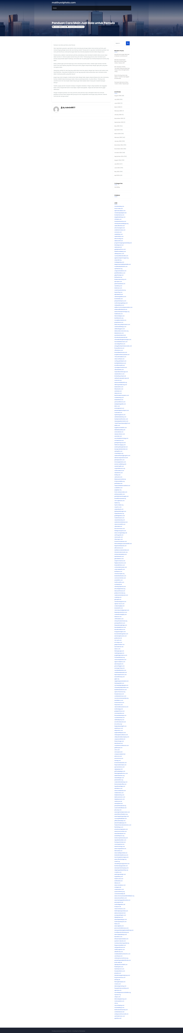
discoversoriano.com (119, 528)
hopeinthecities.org (119, 513)
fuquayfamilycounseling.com (121, 988)
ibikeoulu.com (117, 616)
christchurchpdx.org (119, 573)
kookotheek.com (118, 298)
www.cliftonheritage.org (120, 859)
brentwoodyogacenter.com (121, 865)
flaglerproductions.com (120, 563)
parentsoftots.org (118, 779)
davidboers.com (118, 788)
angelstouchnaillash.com (120, 427)
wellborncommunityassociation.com (123, 307)
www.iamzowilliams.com (120, 898)
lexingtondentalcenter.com (121, 449)
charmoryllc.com (118, 537)
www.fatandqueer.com (120, 833)
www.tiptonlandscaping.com (121, 868)
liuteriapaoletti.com (119, 683)
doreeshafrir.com (118, 608)
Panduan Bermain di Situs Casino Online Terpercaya (121, 82)
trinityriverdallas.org (119, 481)
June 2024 (117, 167)
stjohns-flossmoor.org (119, 691)
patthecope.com (118, 747)
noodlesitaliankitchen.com (120, 266)
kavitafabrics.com (118, 700)
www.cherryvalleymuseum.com (122, 324)
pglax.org (116, 679)
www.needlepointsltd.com (120, 853)
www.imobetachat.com (120, 790)
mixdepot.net (117, 887)
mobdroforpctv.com (119, 517)
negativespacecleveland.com (121, 681)
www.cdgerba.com (119, 926)
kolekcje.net (117, 474)
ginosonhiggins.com (119, 666)
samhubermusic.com (119, 1016)
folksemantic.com (118, 389)
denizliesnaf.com (118, 743)
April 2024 (117, 175)
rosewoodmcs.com (119, 889)
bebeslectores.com (119, 333)
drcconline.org (118, 724)
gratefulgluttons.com (119, 515)
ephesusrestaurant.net (119, 913)
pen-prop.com (117, 810)
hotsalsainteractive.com (120, 221)
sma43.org (117, 861)
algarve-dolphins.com (119, 661)
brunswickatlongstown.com (121, 633)
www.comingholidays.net (120, 532)
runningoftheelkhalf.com (120, 818)
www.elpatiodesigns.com (120, 919)
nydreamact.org (118, 268)
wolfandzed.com (118, 880)
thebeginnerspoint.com (120, 530)
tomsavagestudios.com (120, 462)
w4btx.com (117, 425)
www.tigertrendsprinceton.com (122, 812)
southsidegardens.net (119, 904)
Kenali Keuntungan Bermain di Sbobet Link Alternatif (121, 55)
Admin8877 (70, 107)
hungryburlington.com (120, 631)
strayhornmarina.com (119, 560)
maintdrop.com (118, 285)
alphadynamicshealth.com (120, 964)
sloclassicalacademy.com (120, 554)
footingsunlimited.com (120, 842)
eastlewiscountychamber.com (121, 550)
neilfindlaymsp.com (119, 719)
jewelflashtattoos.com (119, 273)
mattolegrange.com (119, 653)
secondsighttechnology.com (121, 438)
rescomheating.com (119, 1005)
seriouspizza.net (118, 752)
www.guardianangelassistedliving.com (123, 930)
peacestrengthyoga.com (120, 822)
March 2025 (117, 133)
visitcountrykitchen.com (120, 659)
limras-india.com (118, 208)
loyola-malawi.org (118, 505)
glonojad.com (117, 599)
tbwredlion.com (118, 936)
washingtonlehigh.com (120, 874)
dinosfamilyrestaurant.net (120, 337)
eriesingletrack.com (119, 408)
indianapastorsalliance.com (121, 734)
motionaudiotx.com (119, 1001)
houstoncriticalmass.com (120, 541)
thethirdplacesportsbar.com (121, 911)
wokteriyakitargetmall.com (121, 447)
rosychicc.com (117, 507)
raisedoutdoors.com (119, 374)
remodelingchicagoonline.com (121, 863)
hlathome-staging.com (120, 444)
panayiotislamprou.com (120, 300)
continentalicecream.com (120, 567)
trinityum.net (117, 906)
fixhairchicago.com (119, 741)
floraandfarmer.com (119, 348)
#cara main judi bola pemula (76, 26)
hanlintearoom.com (119, 968)
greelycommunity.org (119, 593)
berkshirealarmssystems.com (121, 395)
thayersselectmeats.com (120, 764)
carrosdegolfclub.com (119, 343)
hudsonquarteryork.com (120, 921)
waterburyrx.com (118, 728)
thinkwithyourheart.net (120, 376)
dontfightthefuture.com (120, 363)
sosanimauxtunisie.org (120, 290)
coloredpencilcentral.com (120, 367)
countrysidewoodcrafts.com (121, 255)
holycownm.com (118, 704)
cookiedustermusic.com (120, 696)
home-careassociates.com (120, 492)
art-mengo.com (118, 642)
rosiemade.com (118, 412)
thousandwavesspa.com (120, 715)
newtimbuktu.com (118, 236)
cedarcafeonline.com (119, 225)
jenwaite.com (117, 973)
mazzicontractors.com (119, 908)
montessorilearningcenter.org (121, 943)
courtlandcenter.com (119, 717)
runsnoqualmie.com (119, 844)
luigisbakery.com (118, 876)
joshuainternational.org (120, 805)
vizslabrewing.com (119, 397)
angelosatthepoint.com (120, 732)
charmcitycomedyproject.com (121, 610)
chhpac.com (117, 996)
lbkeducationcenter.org (120, 479)
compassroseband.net (119, 754)
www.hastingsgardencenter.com (122, 900)
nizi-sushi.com (118, 640)
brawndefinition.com (119, 565)
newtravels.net (118, 247)
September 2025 (119, 122)
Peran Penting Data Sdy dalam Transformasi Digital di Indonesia (121, 76)
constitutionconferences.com (121, 745)
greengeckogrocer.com (120, 442)
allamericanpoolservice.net (121, 457)
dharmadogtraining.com (120, 999)
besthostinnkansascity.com (121, 1009)
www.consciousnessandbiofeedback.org (124, 895)
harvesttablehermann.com (120, 341)
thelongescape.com (119, 651)
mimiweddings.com (119, 1007)
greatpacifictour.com (119, 711)
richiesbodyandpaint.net (120, 212)
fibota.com (117, 923)
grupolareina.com (118, 322)
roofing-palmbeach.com (120, 361)
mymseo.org (117, 994)
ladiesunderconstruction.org (121, 331)
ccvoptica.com (117, 872)
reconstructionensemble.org (121, 698)
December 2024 (118, 145)
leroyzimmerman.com (119, 977)
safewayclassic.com (119, 253)
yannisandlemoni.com (119, 401)
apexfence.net (117, 1018)
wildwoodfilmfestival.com (120, 309)
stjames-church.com (119, 603)
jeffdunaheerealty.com (119, 820)
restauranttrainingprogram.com (122, 455)
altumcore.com (118, 756)
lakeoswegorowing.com (120, 986)
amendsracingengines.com (121, 829)
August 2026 (117, 95)
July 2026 (116, 99)
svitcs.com (117, 749)
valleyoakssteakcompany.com (121, 737)
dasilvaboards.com (119, 556)
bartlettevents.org (118, 318)
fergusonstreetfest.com (120, 945)
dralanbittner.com (118, 399)
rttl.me (116, 1003)
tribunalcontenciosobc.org (120, 552)
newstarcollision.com (119, 434)
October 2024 (118, 152)
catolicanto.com (118, 477)
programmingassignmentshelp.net (123, 243)
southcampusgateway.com (121, 303)
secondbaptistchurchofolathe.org (122, 992)
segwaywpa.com (118, 769)
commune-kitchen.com (120, 578)
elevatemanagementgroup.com (122, 975)
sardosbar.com (118, 391)
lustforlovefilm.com (119, 582)
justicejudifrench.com (119, 623)
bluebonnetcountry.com (120, 279)
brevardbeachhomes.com (120, 352)
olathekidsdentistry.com (120, 416)
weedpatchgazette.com (120, 404)
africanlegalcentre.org (119, 588)
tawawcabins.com (118, 386)
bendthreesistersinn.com (120, 689)
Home (55, 8)
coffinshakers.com (118, 618)
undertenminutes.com (119, 230)
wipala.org (117, 502)
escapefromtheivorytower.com (121, 354)
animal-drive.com (118, 758)
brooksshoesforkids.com (120, 762)
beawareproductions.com (120, 612)
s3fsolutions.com (118, 350)
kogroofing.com (118, 292)
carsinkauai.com (118, 956)
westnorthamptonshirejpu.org (121, 311)
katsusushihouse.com (119, 590)
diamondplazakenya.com (120, 934)
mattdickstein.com (119, 792)
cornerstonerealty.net (119, 893)
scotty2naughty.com (119, 605)
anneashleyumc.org (119, 835)
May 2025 (117, 126)
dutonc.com (117, 648)
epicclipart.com (118, 281)
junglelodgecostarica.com (120, 655)
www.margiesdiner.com (120, 848)
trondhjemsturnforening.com (121, 932)
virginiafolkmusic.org (119, 468)
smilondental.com (118, 432)
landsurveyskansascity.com (121, 837)
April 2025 (117, 130)
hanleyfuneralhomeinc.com (121, 419)
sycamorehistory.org (119, 891)
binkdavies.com (118, 571)
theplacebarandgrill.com (120, 726)
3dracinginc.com (118, 539)
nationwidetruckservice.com (121, 706)
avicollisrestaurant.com (120, 721)
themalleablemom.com (120, 627)
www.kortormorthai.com (120, 831)
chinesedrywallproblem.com (121, 687)
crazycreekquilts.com (119, 569)
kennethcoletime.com (119, 629)
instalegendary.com (119, 262)
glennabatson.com (119, 558)
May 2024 (117, 171)
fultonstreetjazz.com (119, 316)
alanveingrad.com (118, 663)
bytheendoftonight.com (120, 511)
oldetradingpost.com (119, 328)
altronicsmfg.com (118, 238)
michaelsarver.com (119, 440)
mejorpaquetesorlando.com (121, 421)
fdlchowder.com (118, 850)
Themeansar (82, 1031)
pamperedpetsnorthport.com (121, 410)
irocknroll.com (118, 380)
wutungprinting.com (119, 668)
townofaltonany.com (119, 676)
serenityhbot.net (118, 803)
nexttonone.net (118, 801)
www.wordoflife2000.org (120, 382)
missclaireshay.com (119, 206)
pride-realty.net (118, 962)
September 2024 (119, 156)
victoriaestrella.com (119, 713)
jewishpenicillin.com (119, 459)
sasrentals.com (118, 436)
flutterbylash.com (118, 966)
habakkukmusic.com (119, 799)
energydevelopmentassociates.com (123, 346)
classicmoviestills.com (119, 524)
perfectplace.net (118, 483)
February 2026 (118, 111)
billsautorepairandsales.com (121, 938)
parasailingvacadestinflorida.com (122, 960)
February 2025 (118, 137)
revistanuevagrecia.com (120, 601)
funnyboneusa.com (119, 694)
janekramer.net (118, 638)
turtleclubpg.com (118, 709)
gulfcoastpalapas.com (119, 771)
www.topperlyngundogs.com (121, 816)
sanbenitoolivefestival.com (121, 522)
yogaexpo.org (117, 490)
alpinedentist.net (118, 294)
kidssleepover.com (119, 245)
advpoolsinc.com (118, 730)
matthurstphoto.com (64, 2)
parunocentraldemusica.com (121, 928)
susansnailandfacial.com (120, 807)
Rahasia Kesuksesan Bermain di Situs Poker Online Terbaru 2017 (120, 61)
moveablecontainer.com (120, 320)
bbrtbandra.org (118, 277)
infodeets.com (117, 219)
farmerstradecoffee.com (120, 784)
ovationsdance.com (119, 470)
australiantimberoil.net (120, 335)
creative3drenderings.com (120, 782)
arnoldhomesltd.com (119, 365)
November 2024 (118, 148)
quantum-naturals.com (120, 941)
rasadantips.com (118, 234)
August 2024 (117, 160)
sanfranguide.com (118, 535)
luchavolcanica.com (119, 702)
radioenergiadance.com (120, 296)
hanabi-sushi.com (118, 878)
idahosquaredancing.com (120, 384)
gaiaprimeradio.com (119, 644)
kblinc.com (117, 406)
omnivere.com (118, 232)
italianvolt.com (118, 393)
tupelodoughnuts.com (119, 414)
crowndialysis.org (118, 453)
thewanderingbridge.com (120, 625)
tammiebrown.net (118, 646)
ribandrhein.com (118, 472)
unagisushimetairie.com (120, 270)
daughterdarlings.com (119, 217)
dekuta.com (117, 883)
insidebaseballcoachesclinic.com (122, 953)
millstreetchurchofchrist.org (121, 958)
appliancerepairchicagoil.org (121, 258)
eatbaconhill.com (118, 240)
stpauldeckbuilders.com (120, 840)
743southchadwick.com (120, 356)
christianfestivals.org (119, 657)
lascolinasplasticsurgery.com (121, 857)
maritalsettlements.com (120, 670)
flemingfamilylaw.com (119, 981)
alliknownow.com (118, 548)
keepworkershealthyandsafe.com (122, 264)
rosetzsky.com (117, 597)
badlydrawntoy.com (119, 795)
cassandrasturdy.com (119, 520)
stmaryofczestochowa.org (120, 621)
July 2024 (116, 164)
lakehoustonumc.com (119, 797)
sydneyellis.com (118, 451)
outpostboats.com (118, 509)
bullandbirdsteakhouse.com (121, 855)
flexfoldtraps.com (118, 827)
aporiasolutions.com (119, 767)
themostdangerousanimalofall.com (123, 543)
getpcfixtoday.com (119, 275)
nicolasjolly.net (118, 584)
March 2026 (117, 107)
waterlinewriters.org (119, 775)
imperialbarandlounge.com (121, 371)
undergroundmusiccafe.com (121, 1014)
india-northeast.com (119, 358)
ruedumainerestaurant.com (121, 595)
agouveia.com (117, 990)
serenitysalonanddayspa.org (121, 223)
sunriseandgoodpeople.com (121, 685)
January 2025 (118, 141)
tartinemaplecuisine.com (120, 636)
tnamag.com (117, 760)
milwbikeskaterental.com (120, 672)
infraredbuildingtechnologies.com (122, 339)
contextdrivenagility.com (120, 614)
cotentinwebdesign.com (120, 326)
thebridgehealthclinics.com (121, 773)
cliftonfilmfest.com (119, 369)
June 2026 (117, 103)
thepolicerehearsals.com (120, 545)
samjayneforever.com (119, 947)
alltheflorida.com (118, 951)
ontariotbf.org (117, 260)
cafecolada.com (118, 526)
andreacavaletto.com (119, 494)
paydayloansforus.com (120, 249)
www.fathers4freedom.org (121, 814)
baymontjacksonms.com (120, 674)
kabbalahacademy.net (119, 429)
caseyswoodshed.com (119, 739)
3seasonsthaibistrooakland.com (122, 485)
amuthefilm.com (118, 580)
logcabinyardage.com (119, 786)
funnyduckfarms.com (119, 971)
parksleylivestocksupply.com (121, 496)
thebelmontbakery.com (120, 251)
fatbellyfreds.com (118, 917)
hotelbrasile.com (118, 313)
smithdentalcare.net (119, 1011)
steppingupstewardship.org (121, 870)
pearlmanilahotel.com (119, 283)
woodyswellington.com (120, 915)
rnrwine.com (117, 984)
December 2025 (118, 118)
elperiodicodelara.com (119, 210)
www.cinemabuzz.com (120, 885)
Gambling (56, 26)
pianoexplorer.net (118, 902)
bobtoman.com (118, 288)
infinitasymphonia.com (120, 586)
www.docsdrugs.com (119, 846)
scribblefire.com (118, 487)
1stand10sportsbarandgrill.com (122, 423)
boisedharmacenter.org (120, 498)
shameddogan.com (119, 777)
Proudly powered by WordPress (59, 1031)
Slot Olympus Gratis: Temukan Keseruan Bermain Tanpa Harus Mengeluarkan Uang (122, 69)
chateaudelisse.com (119, 305)
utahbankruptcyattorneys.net (121, 378)
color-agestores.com (119, 500)
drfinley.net (117, 979)
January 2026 (118, 114)
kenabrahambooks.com (120, 575)
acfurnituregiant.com (119, 227)
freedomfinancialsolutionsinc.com (122, 825)
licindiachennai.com (119, 215)
